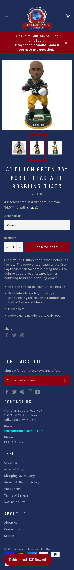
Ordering (10, 462)
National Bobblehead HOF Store (33, 548)
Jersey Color (12, 215)
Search (9, 536)
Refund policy (14, 502)
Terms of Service (16, 495)
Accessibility (13, 469)
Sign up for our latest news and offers (32, 370)
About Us (11, 523)
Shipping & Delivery (19, 476)
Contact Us (12, 529)
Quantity (10, 238)
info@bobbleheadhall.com (24, 431)
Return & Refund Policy (21, 482)
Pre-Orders (12, 489)
